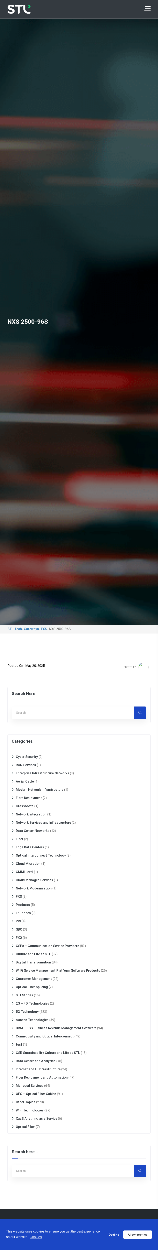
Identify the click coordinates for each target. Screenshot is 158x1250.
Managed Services (29, 1086)
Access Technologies (32, 1020)
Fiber (19, 839)
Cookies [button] (36, 1237)
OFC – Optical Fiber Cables (36, 1094)
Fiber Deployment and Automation (42, 1077)
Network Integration (31, 814)
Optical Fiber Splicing (32, 987)
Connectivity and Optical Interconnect (45, 1036)
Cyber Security (27, 757)
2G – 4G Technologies (32, 1003)
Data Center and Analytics (36, 1061)
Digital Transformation (33, 962)
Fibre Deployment (29, 798)
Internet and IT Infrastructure (38, 1069)
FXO (19, 938)
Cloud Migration (28, 864)
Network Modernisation (34, 888)
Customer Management (34, 979)
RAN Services (26, 765)
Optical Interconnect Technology (41, 855)
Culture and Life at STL (33, 954)
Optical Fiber (25, 1127)
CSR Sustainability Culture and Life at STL (48, 1053)
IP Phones (23, 913)
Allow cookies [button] (138, 1234)
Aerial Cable (25, 781)
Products (23, 905)
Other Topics (25, 1102)
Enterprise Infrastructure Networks (42, 773)
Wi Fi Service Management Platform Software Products (58, 970)
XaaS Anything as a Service (36, 1118)
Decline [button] (114, 1234)
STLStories (24, 995)
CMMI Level (24, 872)
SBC (19, 929)
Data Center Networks (32, 831)
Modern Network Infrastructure (39, 790)
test (19, 1044)
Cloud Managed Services (34, 880)
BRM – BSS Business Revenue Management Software (56, 1028)
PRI (18, 921)
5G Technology (27, 1012)
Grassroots (25, 806)
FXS (19, 896)
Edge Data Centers (30, 847)
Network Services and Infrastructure (43, 822)
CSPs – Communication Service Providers (47, 946)
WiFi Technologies (30, 1110)
